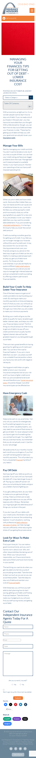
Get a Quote (11, 18)
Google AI (7, 723)
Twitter (20, 748)
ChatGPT (7, 719)
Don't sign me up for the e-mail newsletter (17, 692)
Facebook (15, 748)
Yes (15, 684)
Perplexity (17, 719)
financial (19, 460)
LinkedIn (11, 748)
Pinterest (25, 748)
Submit (18, 698)
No (23, 684)
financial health (14, 583)
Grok (25, 719)
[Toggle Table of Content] (28, 106)
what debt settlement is (11, 225)
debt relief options (23, 266)
